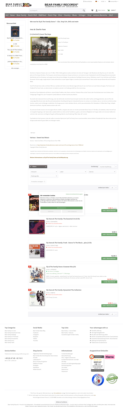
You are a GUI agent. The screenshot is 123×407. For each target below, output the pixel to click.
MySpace (35, 336)
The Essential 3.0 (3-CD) (63, 219)
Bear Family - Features (67, 333)
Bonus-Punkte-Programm (40, 361)
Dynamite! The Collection (63, 290)
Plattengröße (35, 176)
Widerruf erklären (61, 402)
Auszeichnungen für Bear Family (70, 334)
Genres (91, 172)
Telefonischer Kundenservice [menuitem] (99, 342)
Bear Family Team (9, 342)
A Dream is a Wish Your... (15, 55)
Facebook (35, 333)
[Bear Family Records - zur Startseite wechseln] (19, 5)
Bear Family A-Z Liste (10, 331)
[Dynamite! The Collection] (36, 298)
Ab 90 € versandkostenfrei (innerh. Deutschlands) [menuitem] (105, 336)
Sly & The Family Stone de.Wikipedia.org (49, 157)
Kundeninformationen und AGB (70, 359)
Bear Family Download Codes (12, 333)
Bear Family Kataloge (10, 334)
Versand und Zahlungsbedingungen (71, 363)
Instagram (36, 334)
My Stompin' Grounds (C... (15, 38)
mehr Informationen (109, 210)
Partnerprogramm (66, 365)
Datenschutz (65, 369)
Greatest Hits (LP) (61, 267)
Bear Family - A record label (69, 331)
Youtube (35, 340)
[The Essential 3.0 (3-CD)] (36, 227)
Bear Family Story (9, 340)
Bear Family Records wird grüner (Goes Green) (45, 356)
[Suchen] (84, 10)
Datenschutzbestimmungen (74, 194)
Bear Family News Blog (39, 331)
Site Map (64, 361)
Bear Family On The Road (11, 336)
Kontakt (35, 357)
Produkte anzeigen (37, 181)
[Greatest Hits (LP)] (36, 274)
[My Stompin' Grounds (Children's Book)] (15, 31)
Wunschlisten (88, 1)
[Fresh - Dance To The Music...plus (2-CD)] (36, 251)
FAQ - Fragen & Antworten (68, 357)
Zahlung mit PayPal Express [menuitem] (99, 340)
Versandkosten (57, 393)
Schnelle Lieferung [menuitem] (96, 330)
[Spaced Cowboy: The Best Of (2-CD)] (36, 203)
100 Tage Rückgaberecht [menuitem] (98, 332)
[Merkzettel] (92, 10)
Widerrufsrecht (37, 369)
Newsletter (36, 367)
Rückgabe (35, 365)
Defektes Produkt (38, 363)
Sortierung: (94, 166)
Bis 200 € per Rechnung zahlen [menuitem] (100, 334)
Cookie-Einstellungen (67, 354)
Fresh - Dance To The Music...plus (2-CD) (68, 243)
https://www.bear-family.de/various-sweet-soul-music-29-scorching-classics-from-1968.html (60, 145)
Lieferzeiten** (37, 359)
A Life (15, 44)
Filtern (34, 166)
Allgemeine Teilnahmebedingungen (42, 354)
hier (95, 395)
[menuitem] (57, 10)
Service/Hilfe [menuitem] (113, 1)
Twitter (35, 338)
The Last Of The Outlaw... (15, 50)
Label (61, 172)
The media (64, 367)
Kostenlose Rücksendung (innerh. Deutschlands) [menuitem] (104, 338)
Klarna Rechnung (66, 356)
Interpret (33, 172)
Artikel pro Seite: (103, 187)
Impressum (65, 371)
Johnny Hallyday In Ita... (15, 61)
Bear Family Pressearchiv (11, 338)
